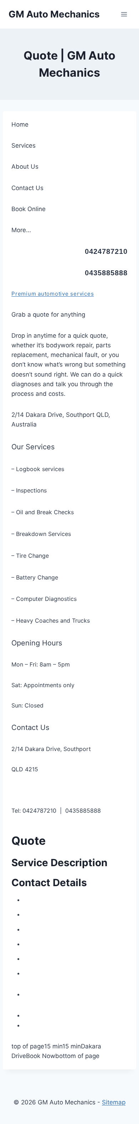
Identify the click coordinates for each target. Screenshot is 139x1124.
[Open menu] (123, 14)
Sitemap (113, 1102)
